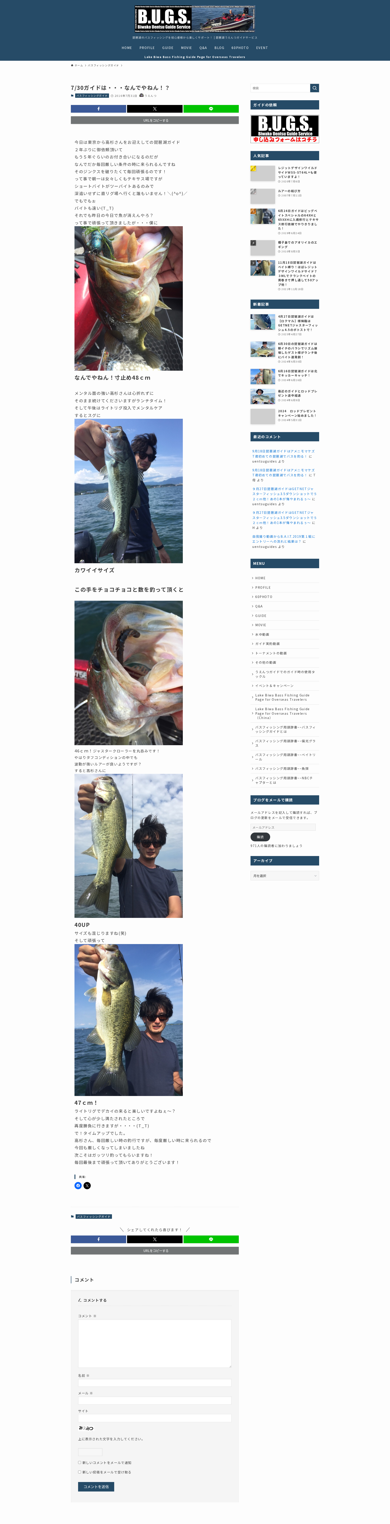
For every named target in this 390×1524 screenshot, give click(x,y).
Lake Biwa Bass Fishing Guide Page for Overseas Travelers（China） (282, 713)
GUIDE (261, 615)
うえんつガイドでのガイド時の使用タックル (285, 674)
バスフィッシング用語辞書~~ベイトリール (285, 756)
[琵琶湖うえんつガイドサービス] (195, 19)
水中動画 (262, 634)
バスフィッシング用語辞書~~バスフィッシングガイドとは (285, 729)
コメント (87, 1315)
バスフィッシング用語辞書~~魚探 (282, 768)
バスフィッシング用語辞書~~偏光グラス (285, 743)
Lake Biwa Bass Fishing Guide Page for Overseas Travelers (282, 697)
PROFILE (263, 587)
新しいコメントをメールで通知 (107, 1462)
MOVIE (261, 625)
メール (85, 1393)
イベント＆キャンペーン (274, 685)
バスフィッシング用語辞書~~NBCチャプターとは (284, 780)
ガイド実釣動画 (267, 643)
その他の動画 (265, 662)
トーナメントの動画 (271, 653)
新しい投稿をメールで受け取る (107, 1472)
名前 (84, 1375)
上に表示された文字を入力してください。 (111, 1438)
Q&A (259, 606)
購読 (260, 837)
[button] (98, 109)
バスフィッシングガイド (92, 95)
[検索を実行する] (314, 88)
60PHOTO (263, 596)
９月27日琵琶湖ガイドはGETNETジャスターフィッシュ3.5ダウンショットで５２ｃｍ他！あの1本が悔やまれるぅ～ (284, 493)
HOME (260, 578)
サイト (83, 1410)
